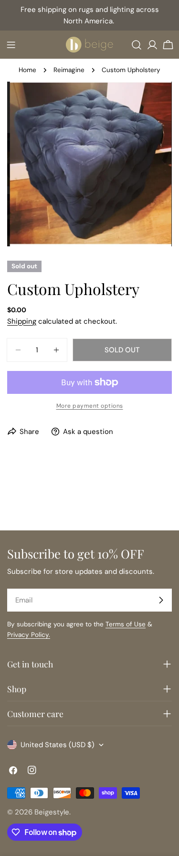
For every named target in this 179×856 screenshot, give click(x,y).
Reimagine (68, 70)
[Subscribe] (161, 600)
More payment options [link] (89, 406)
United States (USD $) (58, 745)
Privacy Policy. (28, 635)
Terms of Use (125, 624)
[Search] (136, 44)
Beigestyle (51, 812)
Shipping (21, 321)
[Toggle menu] (11, 44)
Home (27, 70)
